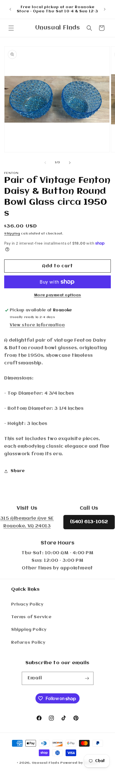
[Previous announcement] (10, 9)
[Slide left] (45, 163)
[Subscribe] (87, 678)
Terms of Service (31, 617)
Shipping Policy (29, 629)
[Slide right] (70, 163)
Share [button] (18, 471)
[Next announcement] (105, 9)
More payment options (57, 295)
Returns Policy (28, 642)
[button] (11, 28)
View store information (37, 325)
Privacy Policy (27, 604)
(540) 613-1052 (89, 522)
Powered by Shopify (79, 763)
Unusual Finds (45, 763)
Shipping (12, 233)
